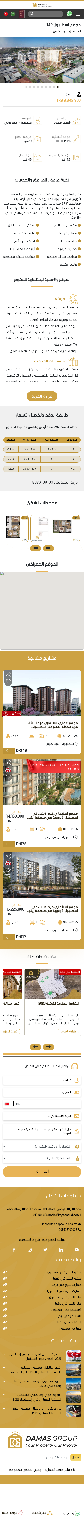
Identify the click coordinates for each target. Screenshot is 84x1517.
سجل (75, 1457)
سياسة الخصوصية (53, 1239)
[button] (58, 87)
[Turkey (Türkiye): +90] (7, 1104)
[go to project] (9, 751)
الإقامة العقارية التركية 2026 (58, 1003)
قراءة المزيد (42, 396)
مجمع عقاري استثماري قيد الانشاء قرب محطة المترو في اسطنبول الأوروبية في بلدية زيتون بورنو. (53, 725)
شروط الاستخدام (29, 1239)
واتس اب (69, 1513)
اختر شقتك (39, 1512)
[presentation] (48, 548)
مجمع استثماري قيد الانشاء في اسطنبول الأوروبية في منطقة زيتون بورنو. (52, 816)
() (27, 440)
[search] (32, 13)
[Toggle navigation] (79, 14)
